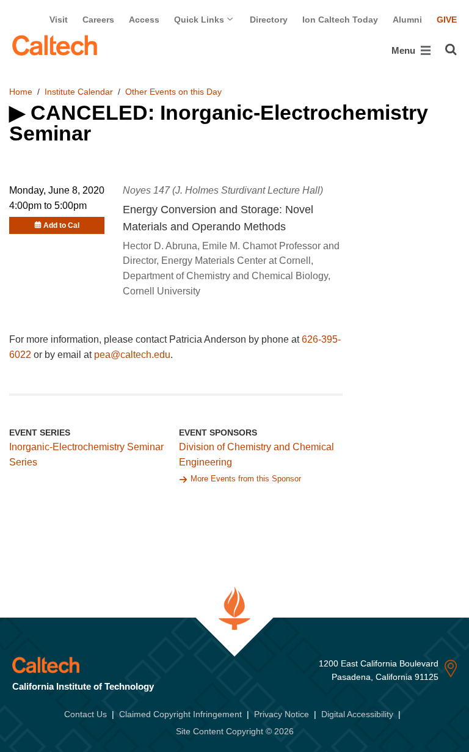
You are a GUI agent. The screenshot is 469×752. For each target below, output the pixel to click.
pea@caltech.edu (132, 354)
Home (20, 92)
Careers (98, 19)
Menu (404, 50)
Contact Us (85, 714)
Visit (58, 19)
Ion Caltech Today (340, 19)
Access (144, 19)
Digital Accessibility (357, 714)
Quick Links (200, 19)
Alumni (407, 19)
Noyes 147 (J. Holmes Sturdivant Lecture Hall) (223, 190)
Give (447, 19)
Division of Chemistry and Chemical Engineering (256, 454)
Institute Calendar (79, 92)
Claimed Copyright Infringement (180, 714)
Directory (269, 19)
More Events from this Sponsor (246, 478)
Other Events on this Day (173, 92)
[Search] (451, 49)
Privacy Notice (281, 714)
